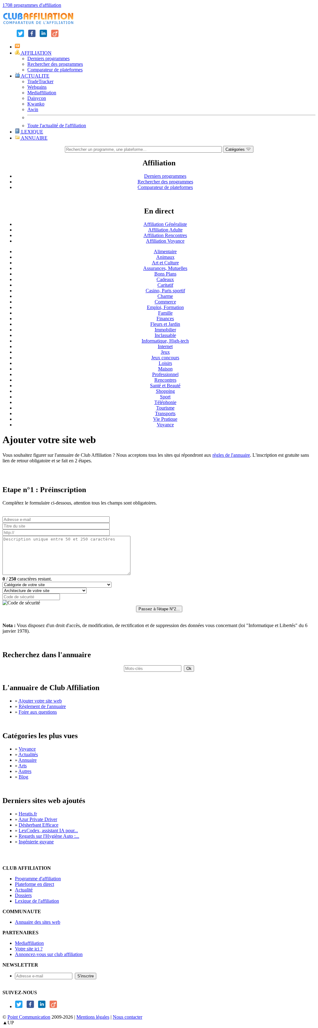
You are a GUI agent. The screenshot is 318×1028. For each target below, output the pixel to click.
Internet (165, 346)
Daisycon (36, 98)
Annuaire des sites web (37, 922)
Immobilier (165, 329)
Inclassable (165, 335)
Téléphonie (165, 402)
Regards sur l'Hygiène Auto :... (49, 836)
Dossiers (23, 895)
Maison (165, 368)
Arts (22, 765)
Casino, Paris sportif (165, 290)
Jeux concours (165, 357)
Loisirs (165, 363)
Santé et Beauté (165, 385)
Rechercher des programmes (55, 64)
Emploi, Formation (165, 307)
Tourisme (165, 408)
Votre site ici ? (29, 948)
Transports (165, 413)
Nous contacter (127, 1017)
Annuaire (27, 760)
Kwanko (35, 103)
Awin (32, 109)
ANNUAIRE (34, 138)
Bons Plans (165, 273)
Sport (165, 396)
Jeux (165, 352)
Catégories (235, 149)
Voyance (165, 424)
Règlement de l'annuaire (42, 706)
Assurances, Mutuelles (165, 268)
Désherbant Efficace (38, 825)
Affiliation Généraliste (165, 224)
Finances (165, 318)
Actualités (28, 754)
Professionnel (165, 374)
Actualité (24, 889)
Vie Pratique (165, 419)
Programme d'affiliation (38, 878)
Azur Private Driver (37, 819)
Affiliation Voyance (165, 241)
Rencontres (165, 380)
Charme (165, 296)
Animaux (165, 257)
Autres (24, 771)
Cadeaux (165, 279)
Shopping (165, 391)
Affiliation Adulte (165, 229)
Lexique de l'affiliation (37, 901)
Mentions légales (92, 1017)
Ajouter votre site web (40, 700)
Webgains (37, 87)
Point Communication (28, 1017)
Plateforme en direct (34, 884)
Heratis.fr (28, 813)
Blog (23, 776)
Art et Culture (165, 262)
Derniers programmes (48, 58)
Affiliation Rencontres (165, 235)
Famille (165, 313)
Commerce (165, 301)
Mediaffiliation (41, 92)
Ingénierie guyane (36, 841)
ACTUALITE (34, 76)
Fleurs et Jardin (165, 324)
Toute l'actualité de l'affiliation (56, 125)
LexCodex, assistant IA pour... (48, 830)
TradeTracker (40, 81)
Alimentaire (165, 251)
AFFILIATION (36, 53)
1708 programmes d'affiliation (31, 5)
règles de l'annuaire (231, 455)
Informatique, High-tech (165, 340)
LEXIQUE (31, 131)
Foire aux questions (38, 712)
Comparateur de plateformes (55, 69)
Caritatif (165, 285)
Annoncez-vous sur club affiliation (49, 954)
